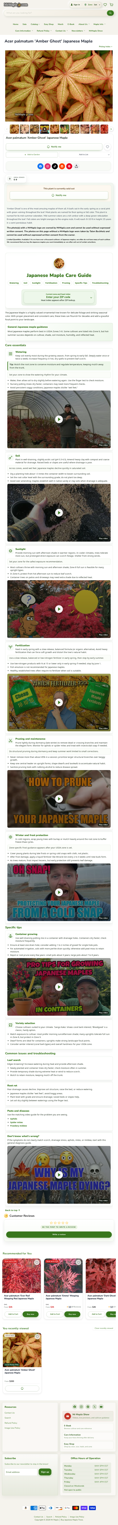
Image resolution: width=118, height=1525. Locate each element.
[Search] (110, 13)
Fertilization (51, 283)
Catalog (34, 24)
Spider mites (16, 1122)
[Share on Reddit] (62, 166)
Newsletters (77, 30)
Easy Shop (49, 24)
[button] (14, 129)
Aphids (13, 1118)
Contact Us (61, 30)
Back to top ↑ (12, 1210)
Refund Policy (43, 30)
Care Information (23, 30)
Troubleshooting (100, 283)
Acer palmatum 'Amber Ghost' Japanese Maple (20, 1371)
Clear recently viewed (104, 1328)
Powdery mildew (18, 1125)
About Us (83, 24)
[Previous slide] (7, 129)
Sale (25, 24)
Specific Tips (81, 283)
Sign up (45, 1472)
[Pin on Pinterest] (69, 166)
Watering (14, 283)
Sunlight (36, 283)
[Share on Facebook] (40, 166)
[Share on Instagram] (48, 166)
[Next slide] (111, 129)
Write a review (59, 1234)
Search (8, 1417)
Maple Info (98, 24)
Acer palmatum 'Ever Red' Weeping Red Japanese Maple (19, 1297)
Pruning (66, 283)
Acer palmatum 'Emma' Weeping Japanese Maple (62, 1297)
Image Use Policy (12, 1428)
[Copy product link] (76, 166)
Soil (25, 283)
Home (15, 24)
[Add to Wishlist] (107, 146)
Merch (60, 24)
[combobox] (55, 13)
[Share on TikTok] (55, 166)
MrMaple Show (96, 30)
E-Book (71, 24)
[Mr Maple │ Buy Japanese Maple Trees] (18, 5)
